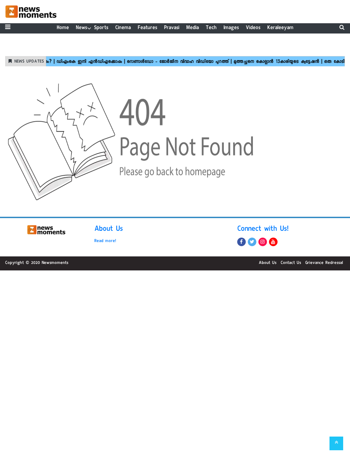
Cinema (123, 28)
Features (147, 28)
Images (231, 28)
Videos (253, 28)
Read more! (105, 241)
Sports (101, 28)
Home (63, 28)
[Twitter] (252, 242)
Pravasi (171, 28)
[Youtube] (273, 242)
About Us (108, 230)
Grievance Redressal (324, 263)
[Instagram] (262, 242)
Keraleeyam (280, 28)
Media (192, 28)
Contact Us (291, 263)
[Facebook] (241, 242)
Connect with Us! (262, 230)
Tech (211, 28)
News (81, 28)
